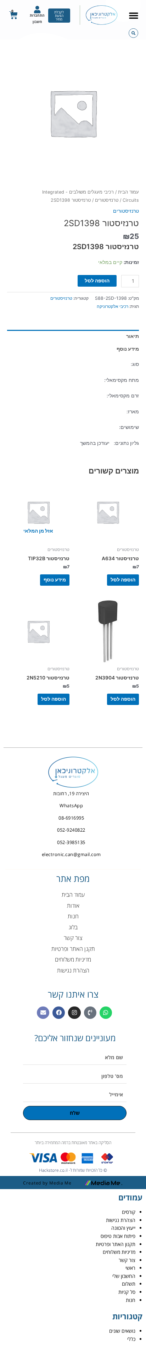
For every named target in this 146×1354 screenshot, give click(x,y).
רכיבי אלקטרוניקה (112, 306)
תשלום (128, 1283)
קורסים (128, 1212)
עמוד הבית (128, 192)
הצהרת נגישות (120, 1220)
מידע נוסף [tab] (128, 349)
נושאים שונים (122, 1330)
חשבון (37, 21)
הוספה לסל (97, 280)
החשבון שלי (123, 1276)
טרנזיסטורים (106, 200)
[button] (133, 15)
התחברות (37, 15)
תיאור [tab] (132, 336)
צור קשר (127, 1260)
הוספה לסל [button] (123, 580)
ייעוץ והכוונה (123, 1227)
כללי (131, 1339)
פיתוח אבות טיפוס (118, 1236)
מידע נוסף (55, 580)
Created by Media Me (47, 1183)
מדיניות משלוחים (119, 1252)
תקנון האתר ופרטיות (115, 1244)
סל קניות (126, 1292)
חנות (130, 1300)
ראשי (130, 1267)
